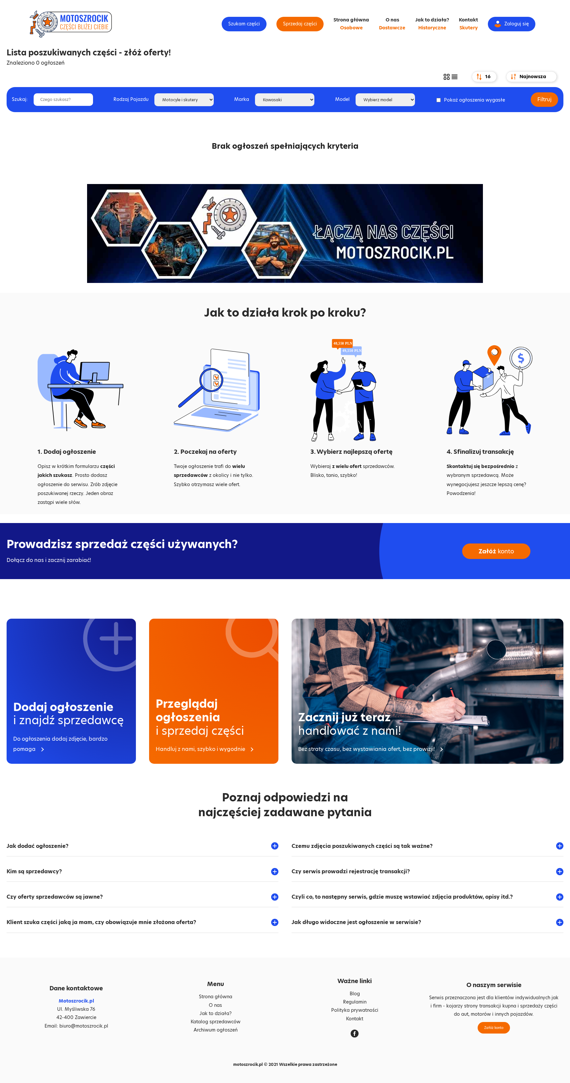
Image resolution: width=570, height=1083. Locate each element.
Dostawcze (392, 27)
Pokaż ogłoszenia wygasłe (474, 100)
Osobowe (351, 27)
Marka (241, 99)
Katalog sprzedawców (215, 1021)
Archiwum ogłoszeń (216, 1030)
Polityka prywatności (354, 1010)
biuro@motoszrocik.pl (83, 1026)
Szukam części (244, 23)
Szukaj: (20, 99)
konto (496, 551)
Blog (355, 993)
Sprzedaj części (300, 23)
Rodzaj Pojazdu (130, 99)
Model (342, 99)
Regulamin (354, 1002)
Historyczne (432, 27)
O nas (392, 19)
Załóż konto (493, 1027)
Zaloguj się (516, 23)
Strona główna (351, 19)
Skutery (468, 27)
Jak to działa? (432, 19)
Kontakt (468, 19)
